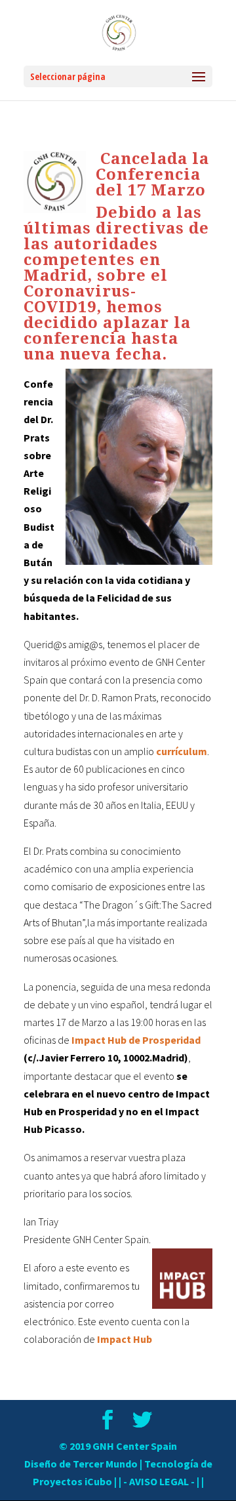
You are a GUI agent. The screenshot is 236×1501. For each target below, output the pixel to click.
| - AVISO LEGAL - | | (161, 1481)
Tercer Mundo (105, 1463)
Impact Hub (124, 1339)
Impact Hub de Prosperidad (136, 1039)
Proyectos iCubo (72, 1481)
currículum (181, 751)
